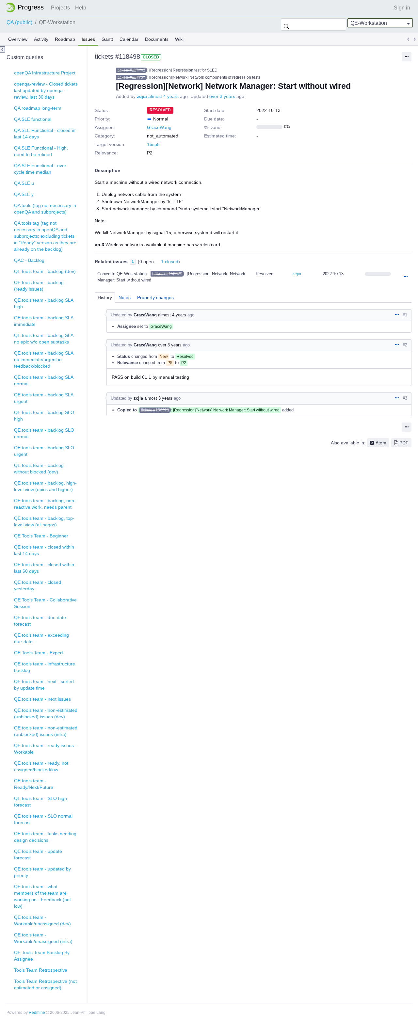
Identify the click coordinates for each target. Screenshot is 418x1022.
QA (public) (19, 22)
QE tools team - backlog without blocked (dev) (39, 468)
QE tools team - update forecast (38, 854)
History (105, 297)
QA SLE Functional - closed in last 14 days (44, 133)
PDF (404, 442)
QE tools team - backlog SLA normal (43, 380)
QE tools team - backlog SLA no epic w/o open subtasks (43, 338)
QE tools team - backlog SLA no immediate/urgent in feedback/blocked (43, 359)
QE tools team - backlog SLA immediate (43, 321)
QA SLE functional (32, 119)
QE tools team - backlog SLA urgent (43, 398)
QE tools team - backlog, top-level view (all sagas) (44, 521)
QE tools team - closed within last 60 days (44, 568)
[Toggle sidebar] (2, 49)
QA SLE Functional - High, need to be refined (41, 151)
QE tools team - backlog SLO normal (44, 433)
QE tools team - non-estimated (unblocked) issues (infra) (45, 731)
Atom (381, 442)
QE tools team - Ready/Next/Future (33, 784)
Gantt (107, 39)
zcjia (142, 96)
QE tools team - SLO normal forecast (43, 819)
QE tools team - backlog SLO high (44, 416)
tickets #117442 (131, 70)
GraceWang (159, 127)
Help (80, 7)
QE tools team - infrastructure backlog (44, 667)
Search (286, 24)
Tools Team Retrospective (40, 970)
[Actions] (405, 277)
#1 (405, 314)
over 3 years (222, 96)
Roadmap (65, 39)
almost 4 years (163, 96)
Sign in (402, 7)
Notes (125, 297)
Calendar (129, 39)
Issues (88, 39)
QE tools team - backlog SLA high (43, 303)
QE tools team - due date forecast (40, 621)
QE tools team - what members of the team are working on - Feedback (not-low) (43, 896)
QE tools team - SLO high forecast (40, 801)
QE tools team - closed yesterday (37, 585)
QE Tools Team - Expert (38, 652)
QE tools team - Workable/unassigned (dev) (42, 920)
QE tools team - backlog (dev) (45, 271)
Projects (60, 7)
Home (26, 7)
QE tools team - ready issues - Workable (45, 749)
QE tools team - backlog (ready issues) (39, 286)
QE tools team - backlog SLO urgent (44, 451)
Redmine (37, 1012)
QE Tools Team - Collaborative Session (45, 603)
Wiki (179, 39)
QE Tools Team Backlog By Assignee (42, 956)
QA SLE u (24, 183)
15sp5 (153, 144)
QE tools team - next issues (42, 699)
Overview (17, 39)
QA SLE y (24, 194)
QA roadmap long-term (37, 108)
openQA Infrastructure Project (44, 72)
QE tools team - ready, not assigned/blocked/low (41, 766)
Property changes (155, 297)
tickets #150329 (167, 273)
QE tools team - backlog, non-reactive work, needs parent (45, 504)
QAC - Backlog (29, 260)
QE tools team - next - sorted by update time (44, 685)
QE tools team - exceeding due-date (41, 638)
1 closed (169, 261)
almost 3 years (158, 398)
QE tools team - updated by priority (42, 872)
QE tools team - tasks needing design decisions (45, 837)
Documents (157, 39)
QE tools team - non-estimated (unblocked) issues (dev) (45, 713)
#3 (405, 398)
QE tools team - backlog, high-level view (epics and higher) (45, 486)
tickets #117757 (131, 77)
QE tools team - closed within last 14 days (44, 550)
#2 (405, 345)
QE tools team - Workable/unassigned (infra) (43, 938)
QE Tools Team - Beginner (41, 535)
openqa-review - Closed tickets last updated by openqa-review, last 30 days (46, 90)
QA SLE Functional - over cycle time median (40, 169)
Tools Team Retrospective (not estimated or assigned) (45, 984)
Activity (41, 39)
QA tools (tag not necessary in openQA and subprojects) (45, 209)
